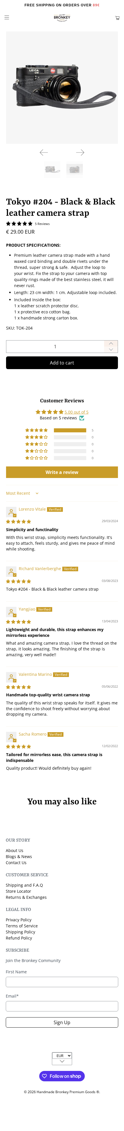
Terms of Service (22, 926)
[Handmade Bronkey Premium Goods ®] (62, 18)
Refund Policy (19, 938)
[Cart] (117, 18)
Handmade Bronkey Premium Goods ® (68, 1092)
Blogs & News (19, 856)
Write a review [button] (62, 472)
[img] (18, 521)
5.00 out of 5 (77, 412)
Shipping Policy (20, 932)
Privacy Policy (18, 919)
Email (12, 996)
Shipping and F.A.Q (24, 885)
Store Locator (18, 891)
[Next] (80, 152)
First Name (16, 971)
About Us (14, 850)
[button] (36, 430)
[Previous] (44, 152)
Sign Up (62, 1022)
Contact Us (16, 862)
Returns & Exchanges (26, 897)
